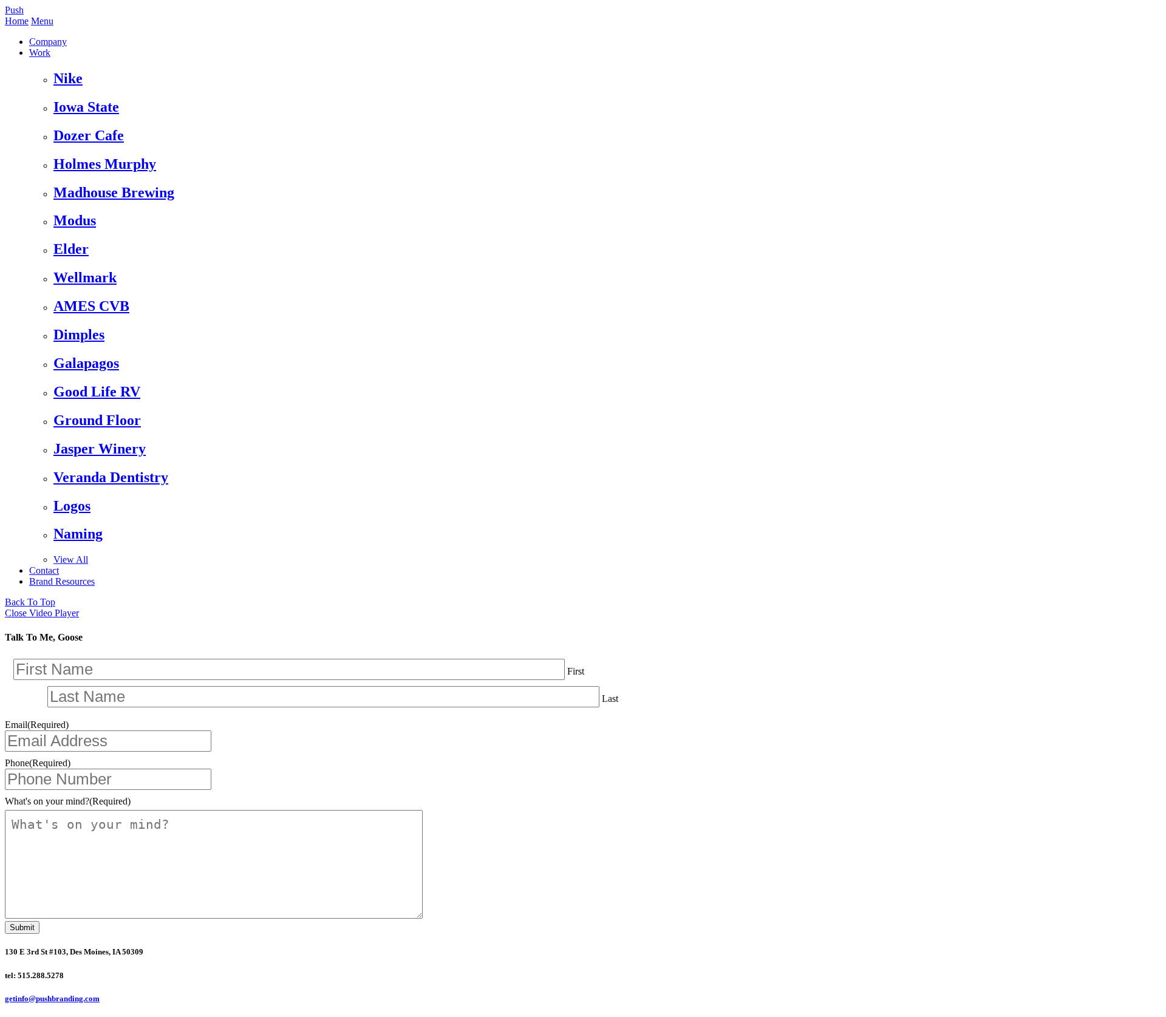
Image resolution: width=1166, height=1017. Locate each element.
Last (610, 698)
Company (48, 41)
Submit (22, 927)
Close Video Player (42, 613)
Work (39, 52)
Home (17, 21)
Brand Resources (62, 581)
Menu (42, 21)
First (575, 671)
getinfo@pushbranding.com (52, 998)
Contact (44, 570)
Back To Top (30, 602)
